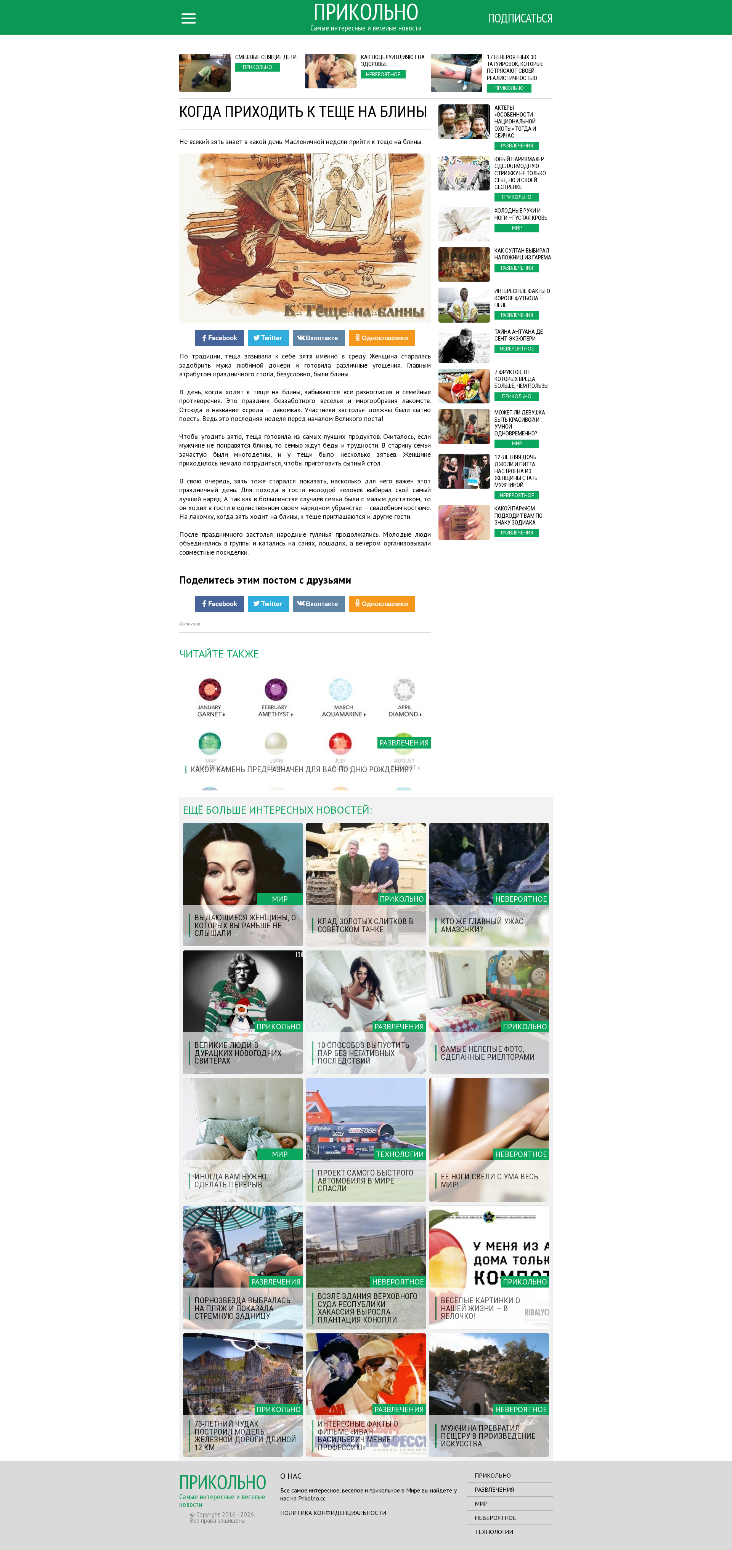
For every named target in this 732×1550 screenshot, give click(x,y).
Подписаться (520, 18)
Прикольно (493, 1475)
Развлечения (494, 1489)
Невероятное (495, 1518)
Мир (481, 1503)
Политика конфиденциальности (333, 1513)
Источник (189, 624)
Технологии (494, 1532)
